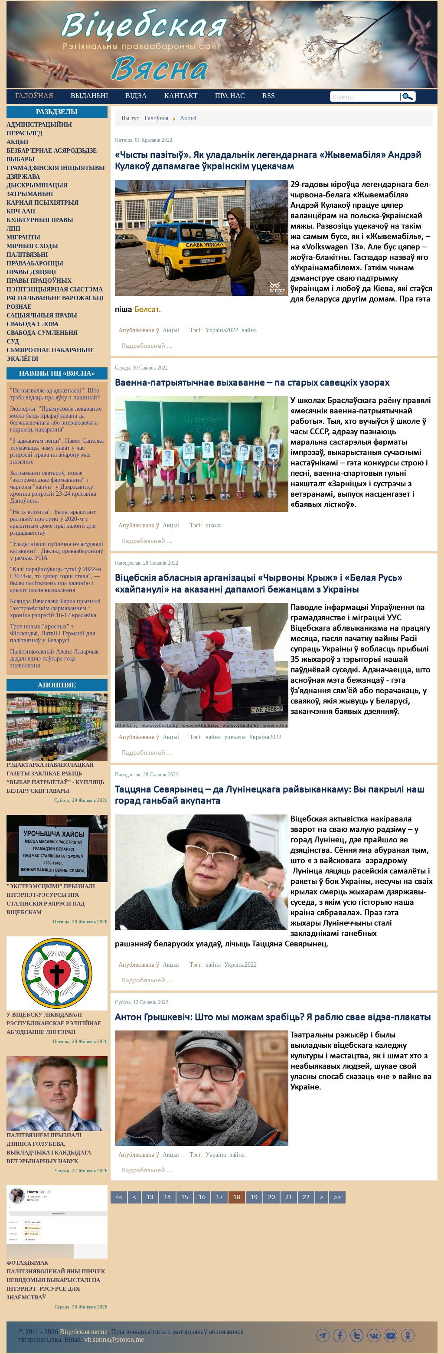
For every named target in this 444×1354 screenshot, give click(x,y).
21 (288, 1197)
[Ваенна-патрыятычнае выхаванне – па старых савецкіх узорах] (201, 453)
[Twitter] (356, 1335)
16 (202, 1197)
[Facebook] (340, 1335)
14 (167, 1197)
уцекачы (234, 737)
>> (337, 1197)
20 (271, 1197)
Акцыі (171, 330)
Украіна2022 (222, 330)
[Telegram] (323, 1335)
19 (254, 1197)
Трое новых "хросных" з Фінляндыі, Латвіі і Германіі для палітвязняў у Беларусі (52, 633)
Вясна (158, 67)
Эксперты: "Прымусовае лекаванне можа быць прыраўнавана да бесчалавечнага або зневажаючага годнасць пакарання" (55, 419)
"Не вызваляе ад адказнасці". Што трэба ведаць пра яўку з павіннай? (55, 394)
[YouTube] (390, 1335)
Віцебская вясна (84, 1331)
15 (184, 1197)
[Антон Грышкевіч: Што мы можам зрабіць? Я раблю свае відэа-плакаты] (201, 1088)
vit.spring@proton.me (114, 1339)
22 (306, 1197)
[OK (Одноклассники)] (407, 1335)
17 (219, 1197)
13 (150, 1197)
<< (118, 1197)
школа (214, 525)
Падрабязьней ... (146, 346)
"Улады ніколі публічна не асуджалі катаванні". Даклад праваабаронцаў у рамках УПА (56, 551)
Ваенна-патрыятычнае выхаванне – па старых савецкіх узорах (252, 383)
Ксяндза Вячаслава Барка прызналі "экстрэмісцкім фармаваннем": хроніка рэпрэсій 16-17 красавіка (55, 608)
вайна (249, 330)
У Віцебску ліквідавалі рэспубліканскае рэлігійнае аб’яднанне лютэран (54, 1023)
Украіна (216, 1154)
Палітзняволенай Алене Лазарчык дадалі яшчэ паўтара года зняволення (54, 658)
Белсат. (147, 309)
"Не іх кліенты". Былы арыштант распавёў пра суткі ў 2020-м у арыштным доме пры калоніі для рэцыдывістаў (53, 522)
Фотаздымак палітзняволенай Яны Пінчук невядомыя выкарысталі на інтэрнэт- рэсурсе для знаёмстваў (56, 1280)
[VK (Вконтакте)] (373, 1335)
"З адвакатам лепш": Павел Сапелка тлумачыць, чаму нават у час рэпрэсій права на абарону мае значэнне (57, 451)
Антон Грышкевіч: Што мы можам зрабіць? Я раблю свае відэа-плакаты (273, 1017)
